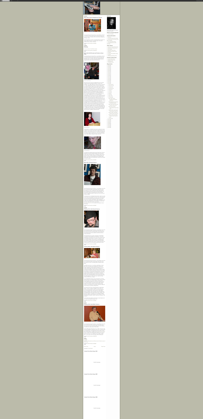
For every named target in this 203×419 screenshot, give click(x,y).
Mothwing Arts (110, 61)
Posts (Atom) (90, 348)
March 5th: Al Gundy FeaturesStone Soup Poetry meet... (113, 107)
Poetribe (109, 52)
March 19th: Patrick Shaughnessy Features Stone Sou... (113, 99)
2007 (109, 124)
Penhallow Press (111, 62)
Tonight (85, 339)
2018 (109, 75)
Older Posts (103, 346)
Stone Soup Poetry (90, 3)
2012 (109, 83)
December (110, 84)
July (110, 90)
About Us (109, 37)
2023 (109, 69)
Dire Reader (110, 49)
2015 (109, 79)
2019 (109, 74)
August (110, 89)
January (110, 118)
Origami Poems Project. (101, 331)
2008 (109, 123)
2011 (109, 119)
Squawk (109, 54)
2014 (109, 80)
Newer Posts (86, 346)
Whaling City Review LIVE (112, 55)
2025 (109, 66)
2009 (109, 122)
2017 (109, 76)
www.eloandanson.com (88, 202)
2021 (109, 71)
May (109, 93)
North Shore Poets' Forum (112, 51)
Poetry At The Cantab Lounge (113, 53)
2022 (109, 70)
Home (95, 346)
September (111, 88)
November (110, 85)
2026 (109, 65)
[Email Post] (94, 51)
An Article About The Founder (113, 38)
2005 (109, 127)
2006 (109, 126)
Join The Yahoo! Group (112, 41)
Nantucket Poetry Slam (112, 50)
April (110, 94)
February (110, 97)
